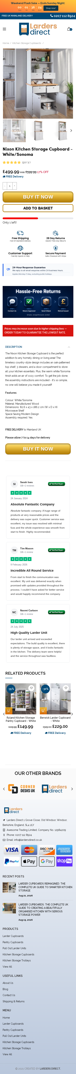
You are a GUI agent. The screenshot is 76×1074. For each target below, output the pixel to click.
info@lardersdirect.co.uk (28, 839)
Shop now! (51, 8)
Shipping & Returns (14, 1001)
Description (13, 346)
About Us (8, 983)
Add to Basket (38, 208)
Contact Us (9, 995)
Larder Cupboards (13, 936)
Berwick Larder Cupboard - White (55, 719)
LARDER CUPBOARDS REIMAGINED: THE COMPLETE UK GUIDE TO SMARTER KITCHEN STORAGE (45, 887)
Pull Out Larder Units (14, 948)
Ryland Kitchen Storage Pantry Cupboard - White (21, 719)
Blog (5, 989)
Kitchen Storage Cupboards (27, 43)
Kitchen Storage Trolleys (17, 960)
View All (7, 966)
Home (6, 43)
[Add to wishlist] (31, 688)
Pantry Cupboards (13, 942)
